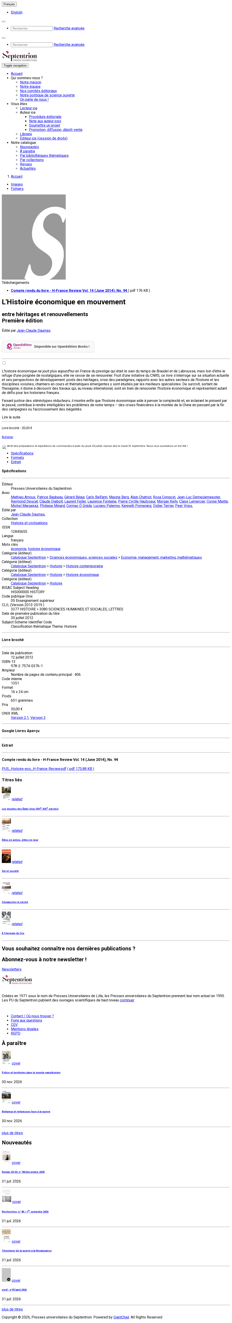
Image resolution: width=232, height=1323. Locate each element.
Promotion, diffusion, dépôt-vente (55, 130)
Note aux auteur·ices (45, 121)
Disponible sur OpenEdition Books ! (61, 346)
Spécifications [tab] (22, 453)
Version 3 (38, 718)
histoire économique (44, 549)
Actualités (28, 168)
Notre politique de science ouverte (47, 95)
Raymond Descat (24, 501)
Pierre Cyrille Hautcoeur (136, 501)
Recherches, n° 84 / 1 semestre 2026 (25, 1211)
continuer (127, 1000)
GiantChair (121, 1317)
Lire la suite (11, 417)
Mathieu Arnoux (23, 497)
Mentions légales (25, 1029)
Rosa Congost (164, 497)
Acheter (7, 437)
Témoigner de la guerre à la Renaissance (27, 1250)
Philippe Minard (52, 506)
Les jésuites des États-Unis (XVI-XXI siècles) (30, 808)
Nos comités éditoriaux (38, 91)
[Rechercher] (3, 21)
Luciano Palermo (106, 506)
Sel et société (10, 871)
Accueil (16, 73)
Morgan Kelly (167, 501)
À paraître (27, 151)
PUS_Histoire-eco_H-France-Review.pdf (34, 769)
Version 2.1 (20, 718)
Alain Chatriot (140, 497)
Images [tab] (17, 184)
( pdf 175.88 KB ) (80, 769)
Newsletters (12, 969)
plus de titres (12, 1133)
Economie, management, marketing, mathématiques (161, 557)
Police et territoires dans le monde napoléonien (31, 1072)
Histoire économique (82, 575)
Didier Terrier (163, 506)
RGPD (15, 1033)
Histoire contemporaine (84, 566)
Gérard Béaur (74, 497)
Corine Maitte (217, 501)
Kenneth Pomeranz (136, 506)
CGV (14, 1025)
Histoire (56, 566)
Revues (26, 164)
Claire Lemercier (192, 501)
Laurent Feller (75, 501)
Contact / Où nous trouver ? (32, 1016)
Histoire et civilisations (29, 523)
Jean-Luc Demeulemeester (198, 497)
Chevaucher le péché (15, 902)
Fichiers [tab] (17, 189)
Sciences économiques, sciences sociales (83, 557)
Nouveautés (29, 147)
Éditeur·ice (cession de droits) (44, 138)
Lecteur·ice (28, 108)
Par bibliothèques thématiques (44, 155)
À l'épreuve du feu (13, 933)
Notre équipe (30, 86)
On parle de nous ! (34, 99)
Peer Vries (183, 506)
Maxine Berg (119, 497)
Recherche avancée (69, 28)
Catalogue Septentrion (28, 557)
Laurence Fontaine (101, 501)
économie (19, 549)
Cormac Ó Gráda (79, 506)
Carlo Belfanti (96, 497)
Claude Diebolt (51, 501)
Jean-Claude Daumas (34, 330)
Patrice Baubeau (50, 497)
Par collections (32, 160)
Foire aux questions (26, 1020)
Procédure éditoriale (45, 117)
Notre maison (30, 82)
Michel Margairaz (24, 506)
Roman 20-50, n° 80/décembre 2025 (23, 1172)
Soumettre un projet (44, 125)
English (16, 12)
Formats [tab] (17, 457)
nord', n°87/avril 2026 (14, 1289)
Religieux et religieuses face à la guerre (26, 1111)
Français (9, 4)
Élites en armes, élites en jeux (20, 840)
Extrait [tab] (16, 462)
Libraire (26, 134)
